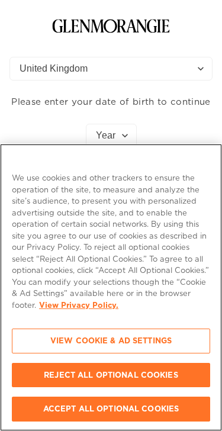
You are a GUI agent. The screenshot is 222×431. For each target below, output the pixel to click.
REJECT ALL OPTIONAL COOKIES (111, 375)
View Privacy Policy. (78, 305)
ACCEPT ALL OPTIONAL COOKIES (111, 408)
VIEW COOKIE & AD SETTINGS (111, 340)
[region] (111, 287)
